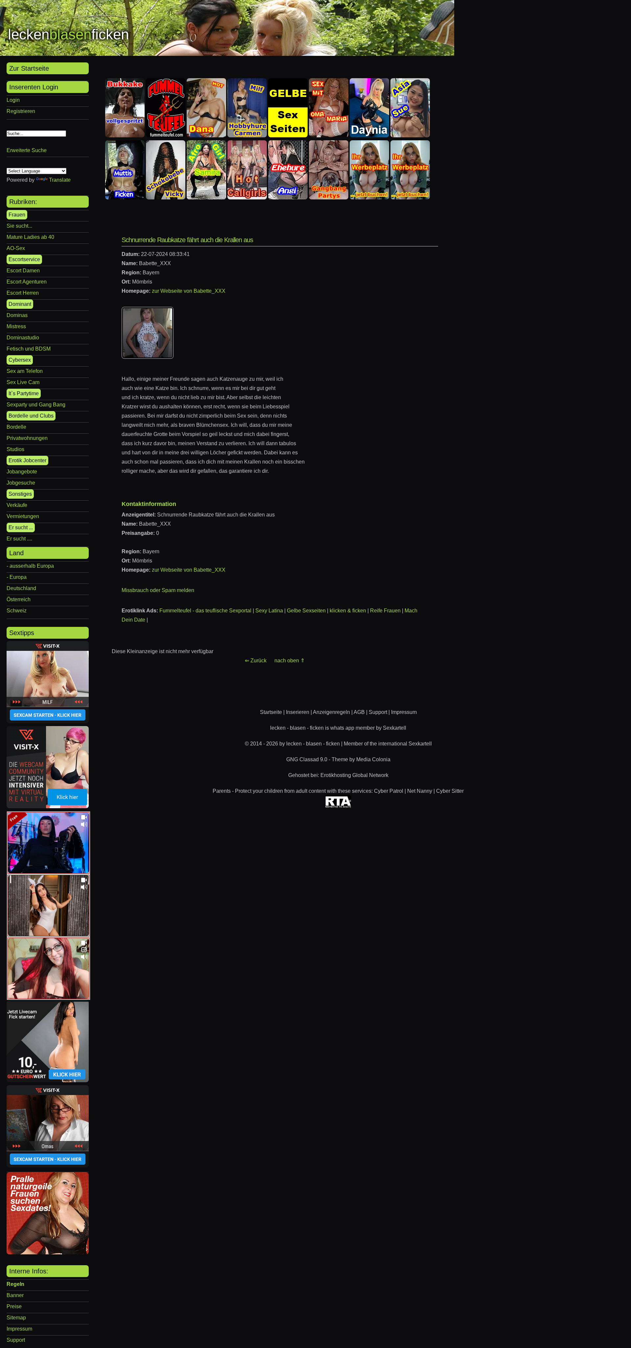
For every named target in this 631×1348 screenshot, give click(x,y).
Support (16, 1340)
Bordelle (16, 427)
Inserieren (297, 712)
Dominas (17, 315)
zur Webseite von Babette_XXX (188, 291)
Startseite (271, 712)
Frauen (17, 214)
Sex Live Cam (23, 382)
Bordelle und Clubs (31, 416)
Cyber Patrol (388, 791)
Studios (15, 449)
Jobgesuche (21, 483)
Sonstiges (20, 494)
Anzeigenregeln (331, 712)
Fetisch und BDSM (29, 349)
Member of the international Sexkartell (388, 743)
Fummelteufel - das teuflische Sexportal (205, 610)
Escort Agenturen (27, 282)
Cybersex (20, 360)
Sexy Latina (269, 610)
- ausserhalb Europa (30, 566)
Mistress (16, 326)
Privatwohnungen (27, 438)
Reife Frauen (385, 610)
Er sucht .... (19, 538)
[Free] (48, 872)
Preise (14, 1306)
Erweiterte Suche (27, 150)
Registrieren (21, 111)
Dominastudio (23, 337)
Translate (60, 180)
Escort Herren (23, 293)
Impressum (19, 1329)
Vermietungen (23, 516)
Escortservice (24, 259)
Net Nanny (419, 791)
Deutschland (21, 588)
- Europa (17, 577)
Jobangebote (22, 471)
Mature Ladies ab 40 (30, 237)
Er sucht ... (21, 527)
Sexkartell (394, 728)
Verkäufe (17, 505)
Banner (15, 1295)
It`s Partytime (24, 393)
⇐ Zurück (256, 660)
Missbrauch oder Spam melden (158, 590)
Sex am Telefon (25, 371)
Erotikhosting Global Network (354, 775)
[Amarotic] (48, 1252)
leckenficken (68, 34)
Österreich (19, 599)
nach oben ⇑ (289, 660)
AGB (359, 712)
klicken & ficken (348, 610)
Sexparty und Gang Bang (36, 404)
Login (13, 100)
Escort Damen (23, 270)
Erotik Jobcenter (27, 460)
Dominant (20, 304)
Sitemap (16, 1317)
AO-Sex (16, 248)
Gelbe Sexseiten (306, 610)
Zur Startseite (29, 68)
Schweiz (17, 610)
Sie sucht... (19, 226)
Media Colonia (373, 759)
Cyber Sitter (450, 791)
